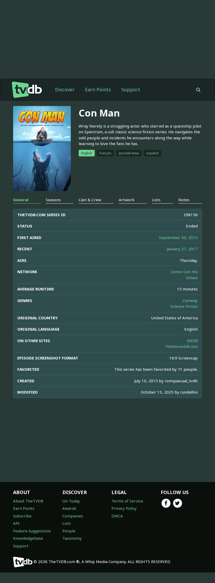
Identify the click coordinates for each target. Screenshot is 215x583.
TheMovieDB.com (181, 346)
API (16, 523)
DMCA (117, 515)
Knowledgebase (28, 538)
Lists (66, 523)
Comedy (190, 300)
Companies (72, 515)
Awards (69, 508)
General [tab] (20, 199)
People (69, 530)
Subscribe (22, 515)
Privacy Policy (124, 508)
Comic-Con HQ (184, 271)
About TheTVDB (28, 501)
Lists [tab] (156, 199)
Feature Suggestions (32, 530)
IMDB (192, 340)
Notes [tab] (184, 199)
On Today (71, 501)
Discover (64, 89)
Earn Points (98, 89)
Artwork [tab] (127, 199)
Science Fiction (184, 306)
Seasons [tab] (53, 199)
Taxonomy (72, 538)
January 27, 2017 (182, 248)
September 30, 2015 (178, 237)
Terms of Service (127, 501)
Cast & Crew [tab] (90, 199)
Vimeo (192, 277)
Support (130, 89)
